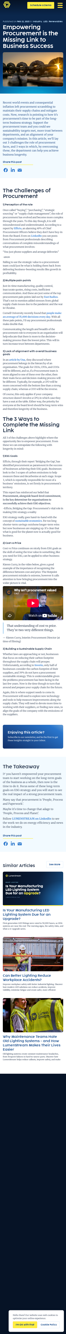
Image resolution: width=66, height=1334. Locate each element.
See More (54, 864)
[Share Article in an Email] (19, 170)
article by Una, (17, 359)
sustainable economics (28, 520)
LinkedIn (36, 235)
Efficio (17, 228)
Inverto (38, 665)
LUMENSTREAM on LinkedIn (31, 818)
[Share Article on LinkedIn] (12, 170)
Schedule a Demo (40, 5)
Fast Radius (51, 296)
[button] (60, 5)
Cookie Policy (49, 1324)
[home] (6, 4)
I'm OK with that (25, 1324)
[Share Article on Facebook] (5, 170)
